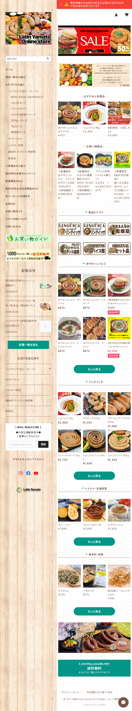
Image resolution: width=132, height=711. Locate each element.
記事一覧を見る (28, 345)
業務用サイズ (18, 132)
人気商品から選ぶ (15, 165)
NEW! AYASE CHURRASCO (27, 97)
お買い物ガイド (14, 211)
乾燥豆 (12, 158)
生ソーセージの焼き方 (18, 196)
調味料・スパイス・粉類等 (22, 151)
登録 (43, 444)
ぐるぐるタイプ (18, 102)
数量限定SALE (14, 181)
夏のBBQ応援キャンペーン (21, 173)
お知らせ (10, 203)
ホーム (9, 69)
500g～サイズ (19, 120)
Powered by (90, 704)
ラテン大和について (16, 218)
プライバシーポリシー (71, 692)
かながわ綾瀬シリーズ (23, 114)
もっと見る (94, 369)
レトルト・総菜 (15, 145)
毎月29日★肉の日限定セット (22, 188)
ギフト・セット (15, 138)
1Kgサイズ (16, 126)
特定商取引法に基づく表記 (99, 692)
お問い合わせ (13, 226)
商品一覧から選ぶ (15, 77)
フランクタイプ (19, 108)
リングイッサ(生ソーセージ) (23, 91)
